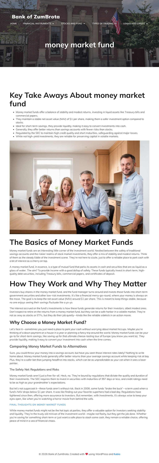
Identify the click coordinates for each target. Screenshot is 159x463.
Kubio (117, 454)
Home (13, 23)
